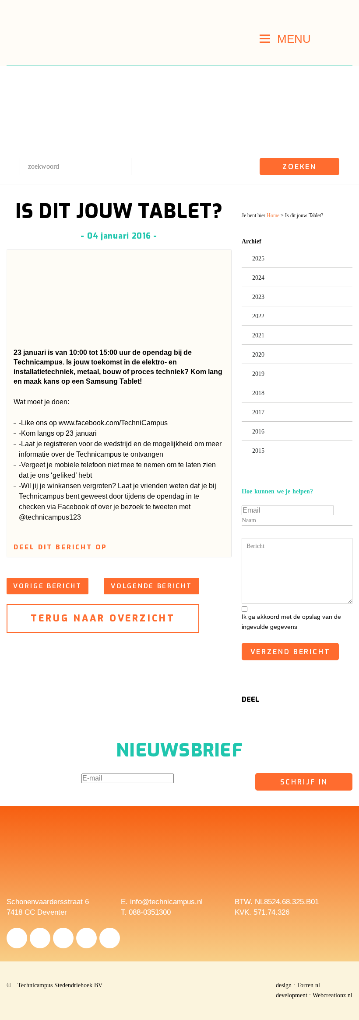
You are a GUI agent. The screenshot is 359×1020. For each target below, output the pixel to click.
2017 (258, 412)
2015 (258, 451)
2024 (258, 277)
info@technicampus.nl (166, 902)
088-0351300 (150, 912)
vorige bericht (47, 586)
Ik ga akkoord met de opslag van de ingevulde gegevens (291, 621)
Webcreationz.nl (332, 995)
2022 (258, 316)
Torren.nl (308, 985)
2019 (258, 374)
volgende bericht (151, 586)
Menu (294, 38)
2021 (258, 335)
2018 (258, 393)
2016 (258, 431)
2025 (258, 258)
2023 (258, 297)
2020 (258, 354)
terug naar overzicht (103, 618)
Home (273, 215)
